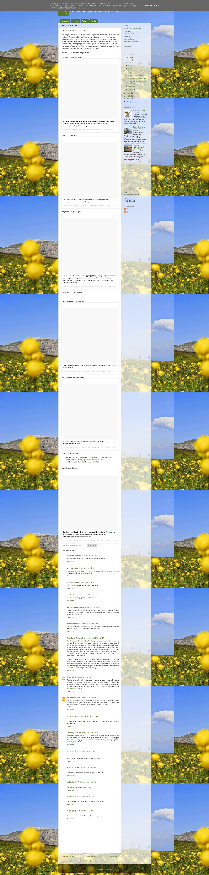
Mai (129, 65)
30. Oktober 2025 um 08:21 (88, 733)
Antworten (70, 561)
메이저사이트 (71, 811)
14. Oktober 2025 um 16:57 (87, 697)
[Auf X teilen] (92, 545)
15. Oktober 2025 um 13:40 (88, 716)
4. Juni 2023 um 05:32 (87, 582)
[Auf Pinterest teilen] (96, 545)
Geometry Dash (72, 733)
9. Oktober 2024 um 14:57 (95, 638)
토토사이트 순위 (72, 796)
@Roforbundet (71, 460)
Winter (84, 21)
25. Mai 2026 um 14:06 (87, 751)
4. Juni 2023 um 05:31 (90, 555)
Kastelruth (127, 31)
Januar (130, 89)
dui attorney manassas (75, 607)
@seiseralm (94, 457)
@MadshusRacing (105, 457)
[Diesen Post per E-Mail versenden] (88, 545)
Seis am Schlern (129, 34)
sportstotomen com (74, 555)
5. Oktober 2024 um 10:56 (90, 624)
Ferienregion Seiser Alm (132, 28)
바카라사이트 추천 (73, 782)
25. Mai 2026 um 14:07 (87, 796)
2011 (128, 102)
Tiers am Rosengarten (131, 41)
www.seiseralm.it (130, 197)
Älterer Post (113, 856)
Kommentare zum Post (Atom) (80, 861)
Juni (129, 63)
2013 (128, 96)
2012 (128, 99)
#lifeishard (80, 460)
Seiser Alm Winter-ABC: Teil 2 (139, 111)
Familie (93, 21)
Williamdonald (72, 697)
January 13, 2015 (93, 462)
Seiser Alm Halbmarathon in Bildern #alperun (138, 147)
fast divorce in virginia (74, 688)
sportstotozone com (74, 595)
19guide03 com (72, 568)
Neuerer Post (68, 856)
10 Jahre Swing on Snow (136, 75)
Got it (157, 6)
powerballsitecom (73, 624)
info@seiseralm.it (130, 199)
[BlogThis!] (90, 545)
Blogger (115, 869)
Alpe (127, 209)
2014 (128, 93)
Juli (129, 60)
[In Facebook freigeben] (94, 545)
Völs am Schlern (129, 39)
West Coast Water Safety (76, 638)
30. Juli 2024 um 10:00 (92, 607)
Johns (69, 677)
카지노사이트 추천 (73, 767)
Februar (131, 86)
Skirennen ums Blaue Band (137, 78)
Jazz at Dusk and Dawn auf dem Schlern (139, 128)
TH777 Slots (71, 707)
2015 (128, 57)
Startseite (65, 21)
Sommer (75, 21)
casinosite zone (73, 582)
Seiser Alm (127, 36)
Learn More (147, 6)
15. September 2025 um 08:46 (82, 677)
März (130, 68)
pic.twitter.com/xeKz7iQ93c (94, 460)
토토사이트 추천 (72, 716)
